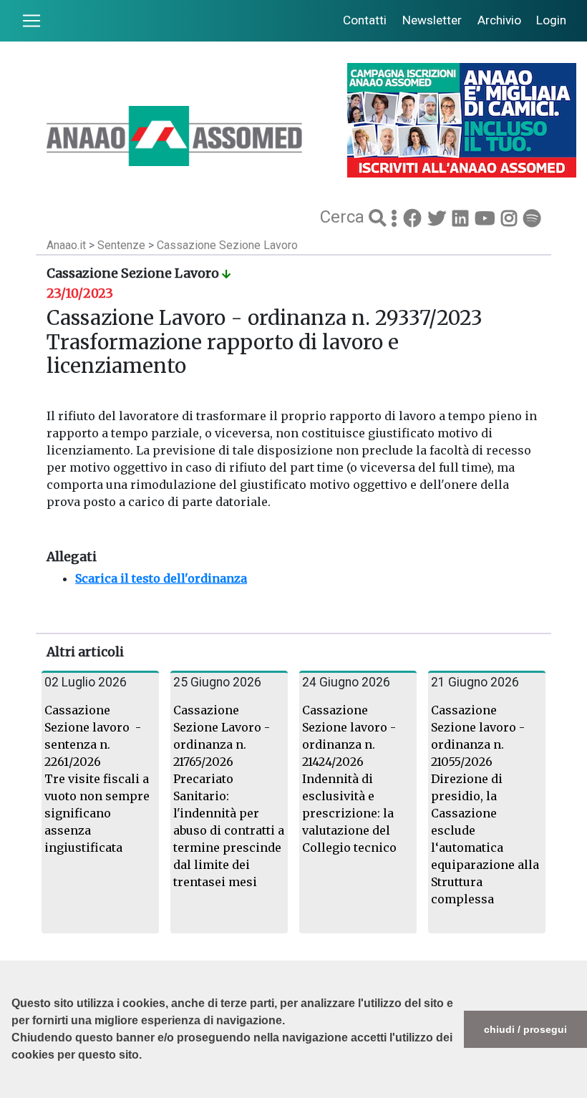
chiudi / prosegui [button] (525, 1029)
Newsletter (432, 20)
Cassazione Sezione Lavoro (227, 245)
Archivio (499, 20)
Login (551, 20)
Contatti (365, 20)
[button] (13, 1091)
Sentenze (122, 245)
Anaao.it (66, 245)
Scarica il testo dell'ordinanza (161, 578)
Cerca (344, 217)
